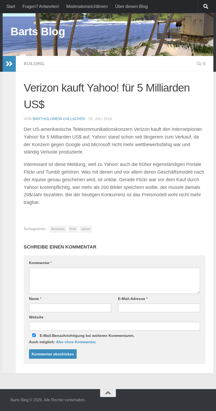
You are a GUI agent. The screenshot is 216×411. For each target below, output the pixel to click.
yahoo (85, 229)
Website (36, 317)
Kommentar (40, 263)
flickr (73, 229)
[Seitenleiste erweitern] (9, 64)
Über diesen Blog (131, 6)
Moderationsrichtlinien (87, 6)
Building (34, 63)
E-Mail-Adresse (133, 299)
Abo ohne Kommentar (75, 342)
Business (58, 229)
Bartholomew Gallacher (59, 119)
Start (10, 6)
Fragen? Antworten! (40, 6)
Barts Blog (38, 31)
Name (35, 299)
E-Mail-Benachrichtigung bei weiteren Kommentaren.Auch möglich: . (82, 338)
